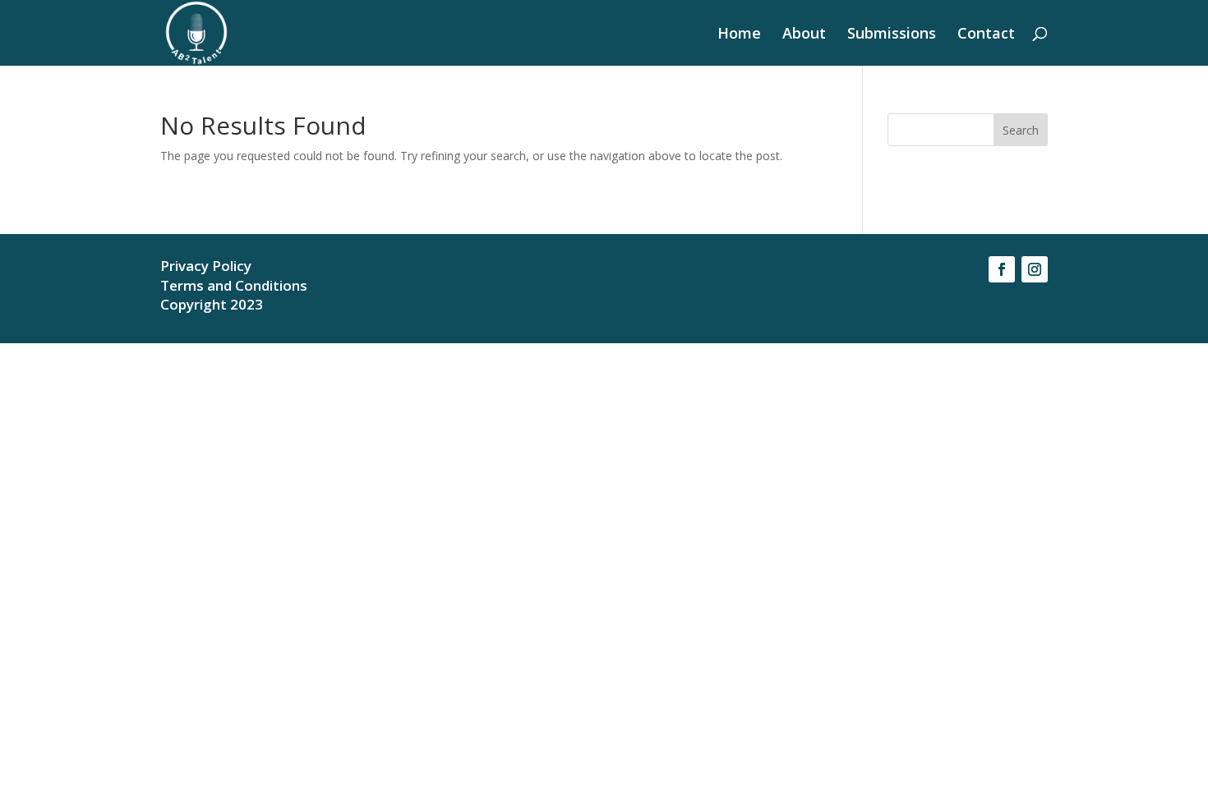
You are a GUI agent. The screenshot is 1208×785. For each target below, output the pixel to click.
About (804, 35)
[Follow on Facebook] (1002, 269)
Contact (986, 35)
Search (1021, 130)
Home (739, 35)
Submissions (891, 35)
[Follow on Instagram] (1034, 269)
